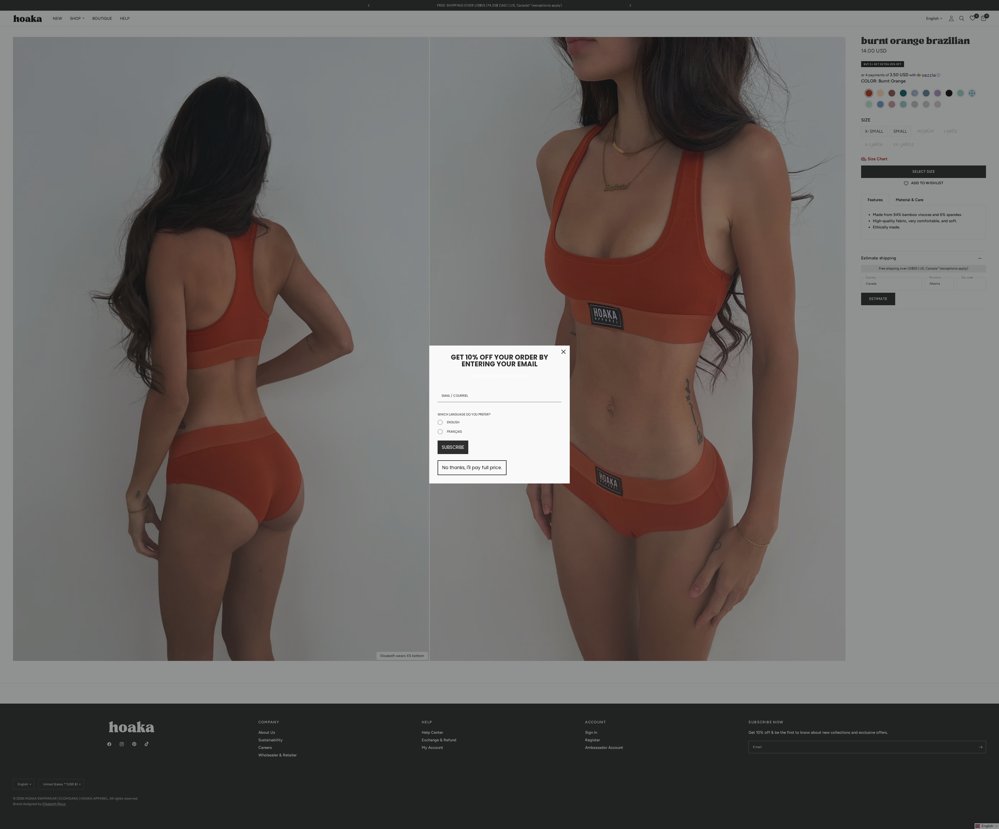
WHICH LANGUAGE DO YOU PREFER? (464, 414)
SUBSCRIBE (453, 447)
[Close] (563, 352)
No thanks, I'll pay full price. (472, 467)
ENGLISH (453, 422)
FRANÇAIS (454, 431)
